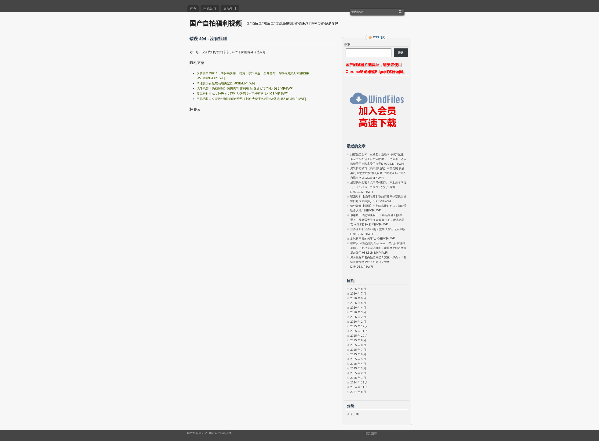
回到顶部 (371, 433)
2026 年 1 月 (358, 321)
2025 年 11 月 (359, 331)
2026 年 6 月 (358, 298)
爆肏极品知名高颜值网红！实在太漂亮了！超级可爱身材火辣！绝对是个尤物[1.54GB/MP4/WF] (378, 262)
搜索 (347, 44)
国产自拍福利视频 (216, 23)
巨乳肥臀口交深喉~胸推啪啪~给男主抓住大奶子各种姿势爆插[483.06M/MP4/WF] (251, 99)
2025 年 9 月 (358, 340)
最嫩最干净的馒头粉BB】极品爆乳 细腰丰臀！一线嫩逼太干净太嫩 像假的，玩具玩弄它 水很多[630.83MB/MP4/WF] (377, 220)
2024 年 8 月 (358, 392)
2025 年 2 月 (358, 373)
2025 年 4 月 (358, 363)
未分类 (354, 414)
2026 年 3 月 (358, 312)
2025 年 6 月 (358, 354)
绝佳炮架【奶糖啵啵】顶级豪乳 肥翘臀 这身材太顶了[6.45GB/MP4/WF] (245, 88)
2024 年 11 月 (359, 387)
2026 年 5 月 (358, 303)
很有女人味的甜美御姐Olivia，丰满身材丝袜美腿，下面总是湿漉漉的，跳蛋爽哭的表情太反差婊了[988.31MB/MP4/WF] (378, 248)
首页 (193, 8)
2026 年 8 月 (358, 289)
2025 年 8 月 (358, 345)
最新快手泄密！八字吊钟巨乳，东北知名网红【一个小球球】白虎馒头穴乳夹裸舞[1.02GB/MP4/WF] (378, 187)
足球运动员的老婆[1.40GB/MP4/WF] (372, 238)
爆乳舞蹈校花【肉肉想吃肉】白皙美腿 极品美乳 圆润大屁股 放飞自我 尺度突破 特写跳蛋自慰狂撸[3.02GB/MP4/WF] (378, 173)
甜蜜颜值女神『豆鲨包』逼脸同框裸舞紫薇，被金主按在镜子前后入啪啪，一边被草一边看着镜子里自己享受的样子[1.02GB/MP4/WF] (378, 159)
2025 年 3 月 (358, 368)
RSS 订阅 (379, 37)
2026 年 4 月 (358, 307)
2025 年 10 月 (359, 335)
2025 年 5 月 (358, 359)
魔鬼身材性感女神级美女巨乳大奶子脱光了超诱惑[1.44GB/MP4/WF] (243, 93)
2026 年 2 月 (358, 317)
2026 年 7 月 (358, 293)
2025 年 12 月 (359, 326)
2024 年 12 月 (359, 382)
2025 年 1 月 (358, 377)
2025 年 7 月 (358, 349)
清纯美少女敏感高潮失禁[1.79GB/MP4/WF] (226, 83)
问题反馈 (209, 8)
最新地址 (230, 8)
